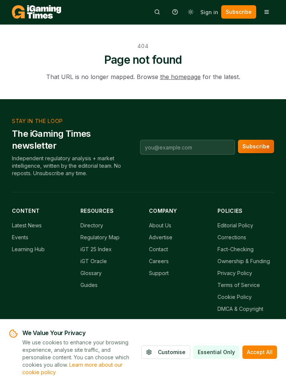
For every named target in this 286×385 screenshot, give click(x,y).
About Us (160, 225)
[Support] (175, 12)
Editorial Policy (235, 225)
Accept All (260, 352)
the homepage (180, 77)
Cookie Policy (234, 297)
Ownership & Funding (243, 261)
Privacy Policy (234, 273)
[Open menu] (266, 11)
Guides (89, 285)
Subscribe (239, 12)
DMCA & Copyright (240, 309)
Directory (91, 225)
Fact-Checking (235, 249)
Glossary (91, 273)
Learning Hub (28, 249)
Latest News (27, 225)
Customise (171, 352)
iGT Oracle (93, 261)
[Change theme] (190, 12)
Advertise (160, 237)
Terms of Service (238, 285)
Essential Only (216, 352)
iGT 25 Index (96, 249)
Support (159, 273)
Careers (159, 261)
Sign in (209, 12)
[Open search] (157, 12)
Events (20, 237)
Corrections (231, 237)
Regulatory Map (100, 237)
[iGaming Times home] (36, 12)
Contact (158, 249)
